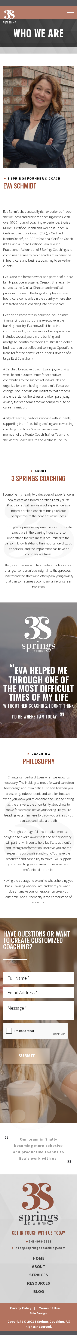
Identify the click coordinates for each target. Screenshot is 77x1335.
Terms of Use (49, 1308)
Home (38, 1258)
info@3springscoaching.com (38, 1248)
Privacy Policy (20, 1308)
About (38, 1266)
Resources (38, 1283)
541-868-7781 (38, 1241)
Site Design (38, 1313)
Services (38, 1274)
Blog (38, 1291)
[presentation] (35, 1031)
